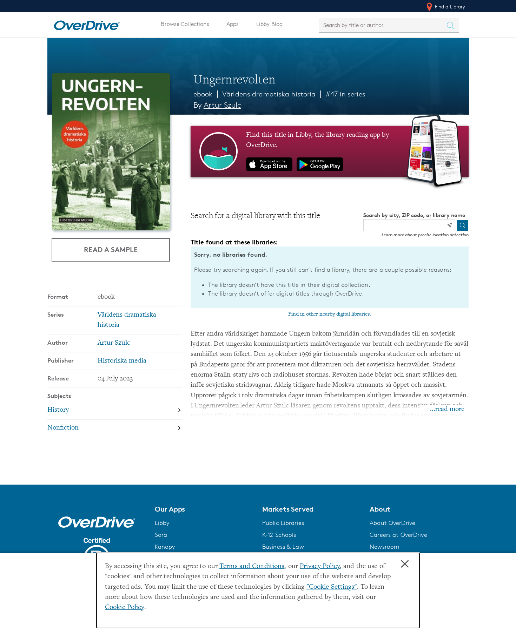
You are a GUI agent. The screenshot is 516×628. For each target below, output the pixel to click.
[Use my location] (449, 225)
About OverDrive (392, 522)
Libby (162, 522)
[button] (204, 509)
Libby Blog (269, 24)
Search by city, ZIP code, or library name (414, 215)
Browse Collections (185, 24)
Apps (232, 24)
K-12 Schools (279, 534)
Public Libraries (283, 522)
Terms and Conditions (251, 566)
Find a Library (449, 6)
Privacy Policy (320, 566)
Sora (161, 534)
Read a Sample (111, 249)
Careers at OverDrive (398, 534)
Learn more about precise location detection (425, 234)
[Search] (462, 225)
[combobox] (382, 25)
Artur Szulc (222, 105)
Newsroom (384, 546)
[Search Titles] (452, 25)
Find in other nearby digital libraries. (329, 314)
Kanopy (165, 546)
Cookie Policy (124, 607)
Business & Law (283, 546)
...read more (447, 409)
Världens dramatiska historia (269, 94)
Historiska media (122, 361)
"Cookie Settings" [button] (331, 587)
